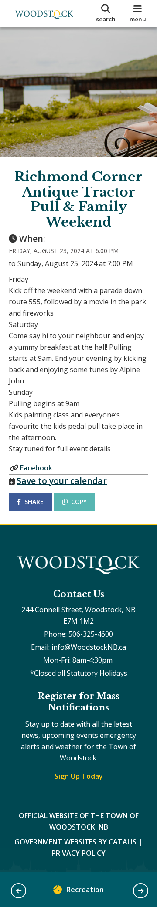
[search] (106, 13)
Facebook (36, 468)
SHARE (34, 501)
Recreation (85, 889)
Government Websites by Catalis (75, 842)
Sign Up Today (79, 776)
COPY (79, 501)
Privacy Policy (78, 853)
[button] (18, 890)
